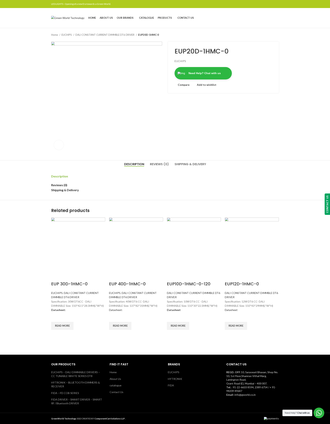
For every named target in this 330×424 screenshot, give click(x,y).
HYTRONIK (175, 378)
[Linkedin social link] (272, 4)
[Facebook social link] (259, 4)
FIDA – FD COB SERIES (65, 393)
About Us (115, 378)
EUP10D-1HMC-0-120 (188, 284)
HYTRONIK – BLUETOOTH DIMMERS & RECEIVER (75, 384)
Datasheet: (116, 310)
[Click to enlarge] (59, 145)
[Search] (278, 18)
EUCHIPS (66, 34)
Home (54, 34)
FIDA (171, 385)
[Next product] (277, 35)
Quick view (56, 334)
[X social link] (263, 4)
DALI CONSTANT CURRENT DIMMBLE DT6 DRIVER (105, 34)
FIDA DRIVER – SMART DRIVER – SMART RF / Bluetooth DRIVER (76, 401)
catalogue (115, 385)
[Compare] (56, 276)
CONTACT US (327, 204)
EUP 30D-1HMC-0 (69, 284)
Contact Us (116, 392)
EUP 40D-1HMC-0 (127, 284)
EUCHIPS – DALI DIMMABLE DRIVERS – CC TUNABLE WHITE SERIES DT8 (75, 374)
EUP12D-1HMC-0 (242, 284)
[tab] (134, 164)
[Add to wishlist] (56, 317)
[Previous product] (269, 35)
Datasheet (231, 310)
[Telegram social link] (276, 4)
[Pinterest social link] (268, 4)
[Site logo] (67, 17)
